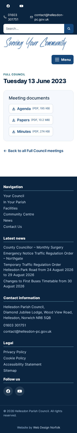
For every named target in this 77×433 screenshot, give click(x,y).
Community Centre (18, 214)
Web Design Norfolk (46, 427)
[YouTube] (19, 391)
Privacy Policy (14, 352)
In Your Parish (14, 202)
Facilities (10, 208)
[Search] (69, 28)
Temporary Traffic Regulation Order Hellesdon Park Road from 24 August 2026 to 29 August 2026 (38, 269)
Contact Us (12, 226)
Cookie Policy (14, 358)
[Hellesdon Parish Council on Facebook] (8, 6)
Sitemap (10, 370)
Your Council (13, 196)
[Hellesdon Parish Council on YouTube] (21, 6)
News (7, 220)
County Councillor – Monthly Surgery (33, 247)
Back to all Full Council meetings (35, 151)
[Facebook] (8, 391)
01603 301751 (14, 325)
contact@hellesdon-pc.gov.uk (27, 331)
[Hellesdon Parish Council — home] (35, 44)
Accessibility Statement (22, 364)
